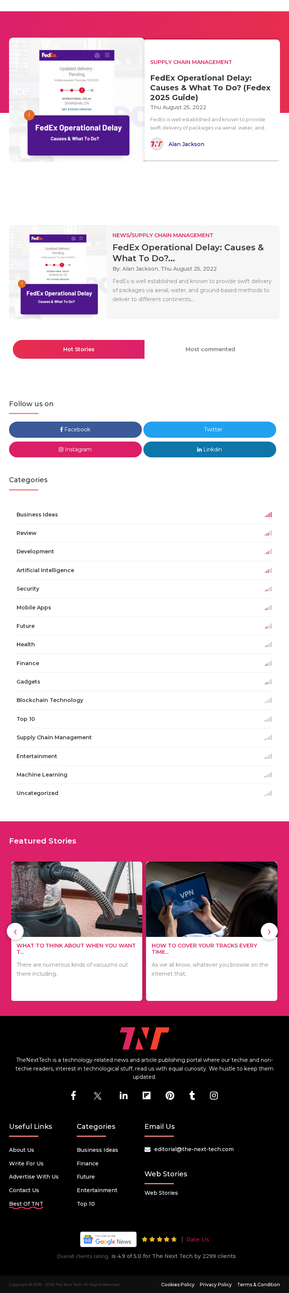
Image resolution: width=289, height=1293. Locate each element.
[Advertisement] (146, 190)
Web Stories (161, 1192)
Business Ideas (97, 1150)
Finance (88, 1163)
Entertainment (97, 1190)
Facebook (76, 429)
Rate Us (197, 1239)
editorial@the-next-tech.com (194, 1149)
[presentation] (15, 931)
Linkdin (212, 449)
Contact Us (24, 1190)
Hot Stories (78, 349)
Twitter (212, 429)
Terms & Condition (258, 1284)
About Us (21, 1150)
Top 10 (86, 1203)
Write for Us (26, 1163)
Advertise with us (34, 1176)
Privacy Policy (216, 1284)
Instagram (77, 449)
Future (86, 1176)
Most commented (210, 349)
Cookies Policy (178, 1284)
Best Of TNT (26, 1203)
